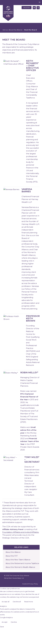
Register (26, 7)
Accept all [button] (5, 602)
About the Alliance (13, 552)
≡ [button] (39, 2)
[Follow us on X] (38, 7)
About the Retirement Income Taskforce (22, 563)
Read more (28, 602)
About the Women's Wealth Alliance (20, 567)
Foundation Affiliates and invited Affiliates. (20, 532)
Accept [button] (4, 622)
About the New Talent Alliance (18, 560)
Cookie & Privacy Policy (30, 584)
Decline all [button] (17, 602)
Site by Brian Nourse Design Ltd (14, 578)
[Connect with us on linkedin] (34, 7)
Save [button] (2, 627)
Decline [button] (14, 622)
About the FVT (12, 556)
